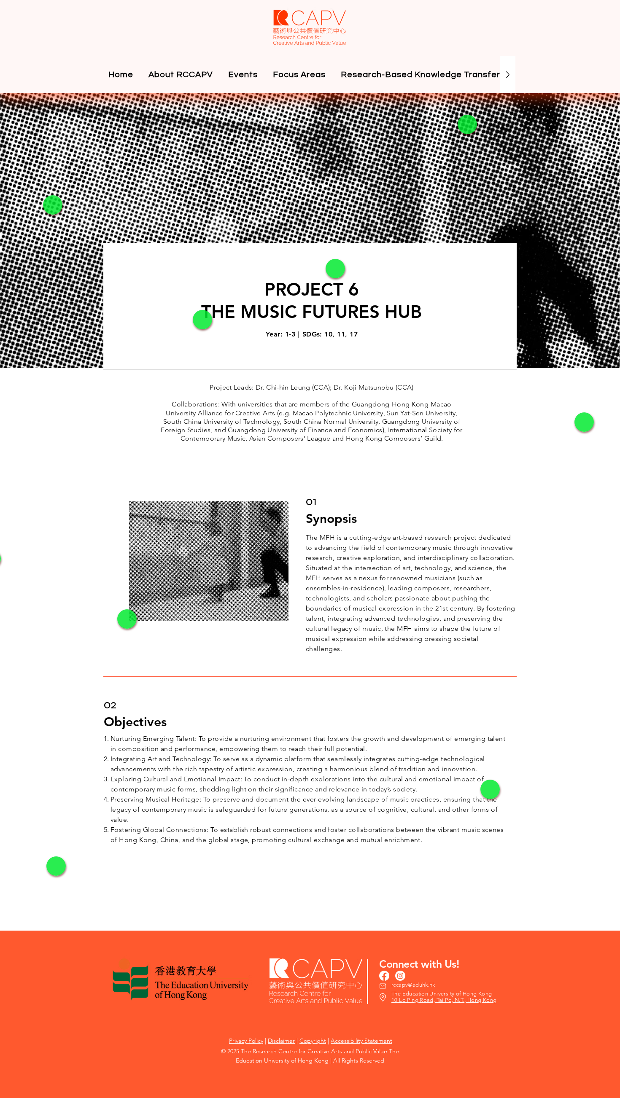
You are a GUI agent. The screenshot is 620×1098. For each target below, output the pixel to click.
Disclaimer (281, 1040)
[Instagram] (400, 976)
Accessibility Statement (361, 1040)
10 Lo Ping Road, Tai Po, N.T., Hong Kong (444, 1000)
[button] (243, 74)
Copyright (312, 1040)
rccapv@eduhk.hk (413, 985)
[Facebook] (384, 976)
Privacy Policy (246, 1040)
